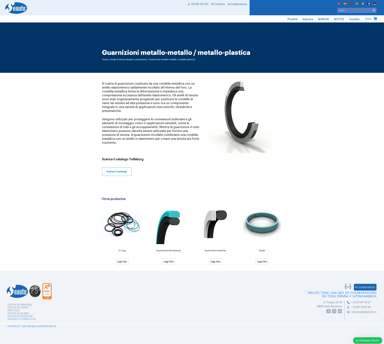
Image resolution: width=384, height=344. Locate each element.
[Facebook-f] (328, 311)
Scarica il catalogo (117, 171)
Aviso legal (14, 310)
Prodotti (293, 19)
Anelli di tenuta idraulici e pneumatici (128, 59)
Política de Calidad (18, 313)
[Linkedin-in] (340, 311)
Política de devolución (20, 316)
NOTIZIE (339, 19)
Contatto (354, 19)
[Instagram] (334, 311)
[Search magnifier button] (373, 10)
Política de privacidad (20, 304)
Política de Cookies (18, 307)
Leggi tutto (122, 261)
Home (105, 59)
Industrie (307, 19)
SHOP (368, 19)
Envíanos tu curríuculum (22, 319)
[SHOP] (375, 18)
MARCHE (323, 19)
